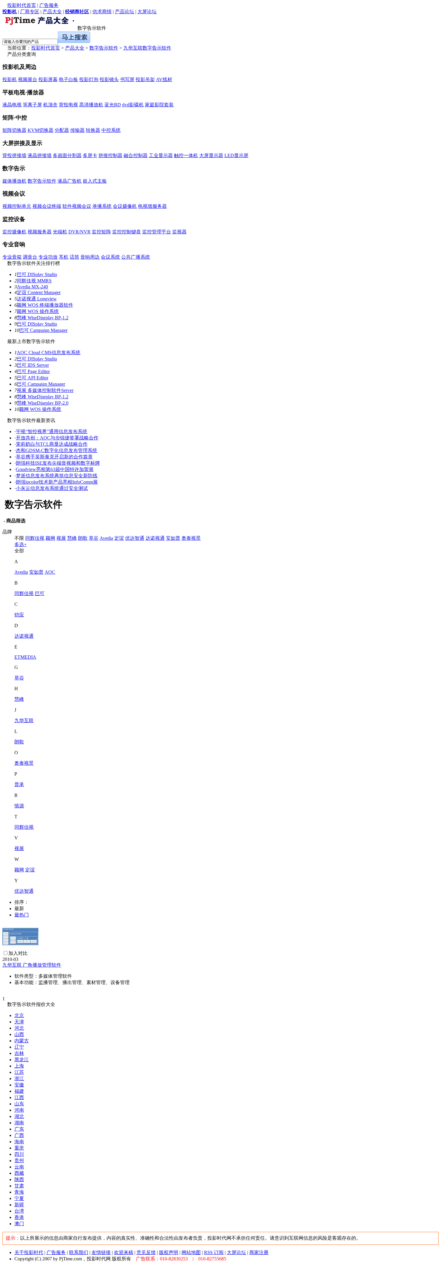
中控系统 (111, 130)
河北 (19, 1028)
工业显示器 (161, 155)
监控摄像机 (14, 231)
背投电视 (68, 104)
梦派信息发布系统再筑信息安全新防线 (57, 475)
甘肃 (19, 1185)
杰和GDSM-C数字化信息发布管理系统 (56, 450)
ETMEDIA (25, 657)
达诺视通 (155, 538)
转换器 (93, 130)
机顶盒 (50, 104)
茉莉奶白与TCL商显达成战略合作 (52, 444)
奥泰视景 (191, 538)
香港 (19, 1217)
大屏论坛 (147, 11)
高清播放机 (91, 104)
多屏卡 (90, 155)
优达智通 (134, 538)
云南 (19, 1166)
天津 (19, 1021)
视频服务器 (40, 231)
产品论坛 (124, 11)
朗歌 (83, 538)
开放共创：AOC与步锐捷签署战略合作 (57, 437)
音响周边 (90, 257)
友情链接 (101, 1252)
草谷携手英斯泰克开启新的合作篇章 (54, 456)
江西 (19, 1097)
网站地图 (191, 1252)
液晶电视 (12, 104)
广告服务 (48, 5)
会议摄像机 (125, 206)
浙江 (19, 1078)
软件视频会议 (76, 206)
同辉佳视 (34, 538)
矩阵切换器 (14, 130)
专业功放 (48, 257)
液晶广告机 (70, 181)
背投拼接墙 (14, 155)
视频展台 (27, 79)
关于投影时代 (28, 1252)
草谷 (93, 538)
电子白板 (68, 79)
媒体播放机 (14, 181)
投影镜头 (109, 79)
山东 (19, 1103)
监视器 (179, 231)
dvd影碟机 (133, 104)
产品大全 (52, 11)
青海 (19, 1192)
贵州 (19, 1160)
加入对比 (18, 953)
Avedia (106, 538)
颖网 (50, 538)
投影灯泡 (88, 79)
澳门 (19, 1223)
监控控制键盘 (126, 231)
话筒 (74, 257)
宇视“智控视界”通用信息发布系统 (51, 431)
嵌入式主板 (95, 181)
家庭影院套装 (159, 104)
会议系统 (110, 257)
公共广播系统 (135, 257)
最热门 (21, 914)
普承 (19, 784)
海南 (19, 1141)
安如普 (173, 538)
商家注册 (258, 1252)
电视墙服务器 (152, 206)
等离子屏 (32, 104)
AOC (50, 572)
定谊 (119, 538)
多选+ (20, 544)
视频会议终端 (46, 206)
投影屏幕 (48, 79)
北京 (19, 1015)
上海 (19, 1065)
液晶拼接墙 (40, 155)
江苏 (19, 1072)
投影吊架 (145, 79)
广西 (19, 1135)
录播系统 (102, 206)
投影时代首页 (21, 5)
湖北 (19, 1116)
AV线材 (164, 79)
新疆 (19, 1204)
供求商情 (102, 11)
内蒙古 (21, 1040)
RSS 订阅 (214, 1252)
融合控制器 (136, 155)
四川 (19, 1154)
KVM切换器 (40, 130)
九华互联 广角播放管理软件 (31, 965)
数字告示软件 (103, 47)
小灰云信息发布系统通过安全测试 (52, 488)
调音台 (30, 257)
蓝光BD (112, 104)
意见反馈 (146, 1252)
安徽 (19, 1084)
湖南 (19, 1122)
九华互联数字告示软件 (147, 47)
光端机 (60, 231)
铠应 (19, 614)
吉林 (19, 1053)
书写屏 (127, 79)
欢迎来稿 (123, 1252)
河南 (19, 1110)
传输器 (77, 130)
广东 (19, 1129)
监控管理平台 (156, 231)
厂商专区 (29, 11)
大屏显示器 (211, 155)
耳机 (63, 257)
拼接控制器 (110, 155)
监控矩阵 (101, 231)
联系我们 (78, 1252)
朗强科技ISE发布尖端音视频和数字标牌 (58, 463)
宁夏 (19, 1198)
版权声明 (168, 1252)
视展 (61, 538)
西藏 (19, 1173)
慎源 (19, 805)
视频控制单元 (16, 206)
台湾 (19, 1211)
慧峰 (72, 538)
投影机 (9, 79)
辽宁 (19, 1047)
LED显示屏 (236, 155)
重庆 (19, 1147)
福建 (19, 1091)
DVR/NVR (79, 231)
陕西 (19, 1179)
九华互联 (24, 720)
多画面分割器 (67, 155)
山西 (19, 1034)
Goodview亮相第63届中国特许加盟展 (55, 469)
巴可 (39, 593)
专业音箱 (12, 257)
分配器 (62, 130)
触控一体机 (186, 155)
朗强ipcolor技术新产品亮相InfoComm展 (57, 482)
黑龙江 (21, 1059)
